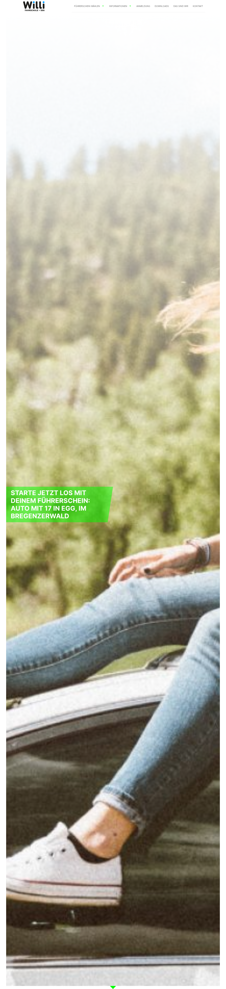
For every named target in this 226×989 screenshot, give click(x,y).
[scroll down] (113, 987)
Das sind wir (180, 6)
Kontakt (198, 6)
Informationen (118, 6)
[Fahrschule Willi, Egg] (34, 6)
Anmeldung (143, 6)
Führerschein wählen (87, 6)
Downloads (162, 6)
